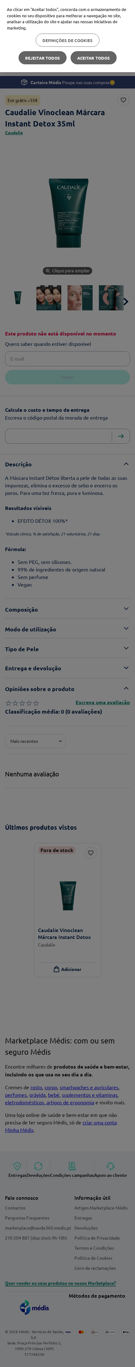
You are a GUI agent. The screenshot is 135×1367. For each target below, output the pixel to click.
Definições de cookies (67, 40)
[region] (67, 36)
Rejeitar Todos (42, 58)
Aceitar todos (93, 58)
